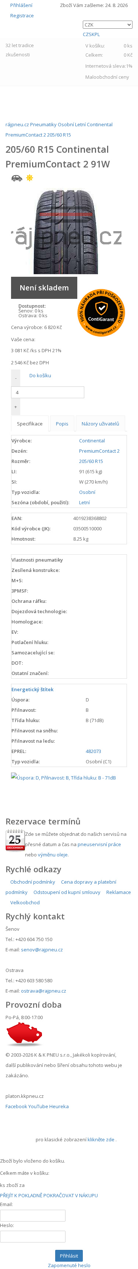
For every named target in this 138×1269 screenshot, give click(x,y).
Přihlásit (69, 1255)
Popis (62, 423)
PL (97, 34)
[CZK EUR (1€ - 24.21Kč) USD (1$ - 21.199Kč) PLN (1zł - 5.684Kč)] (107, 25)
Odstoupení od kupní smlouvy (66, 892)
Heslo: (7, 1225)
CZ (86, 34)
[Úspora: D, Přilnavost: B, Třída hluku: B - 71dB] (63, 777)
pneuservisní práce (99, 844)
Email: (6, 1204)
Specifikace (30, 423)
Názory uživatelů (100, 423)
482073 (93, 751)
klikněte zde (101, 1139)
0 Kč (128, 55)
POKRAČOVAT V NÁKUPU (70, 1195)
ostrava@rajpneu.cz (43, 990)
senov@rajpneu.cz (42, 949)
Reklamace (118, 892)
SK (92, 34)
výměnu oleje (53, 854)
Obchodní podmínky (32, 882)
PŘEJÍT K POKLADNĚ (21, 1195)
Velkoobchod (24, 902)
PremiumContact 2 (99, 451)
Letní (84, 502)
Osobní (87, 492)
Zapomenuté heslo (69, 1265)
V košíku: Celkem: (108, 50)
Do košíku (39, 375)
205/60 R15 (91, 461)
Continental (92, 440)
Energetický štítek (32, 689)
